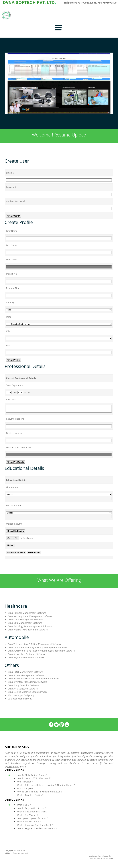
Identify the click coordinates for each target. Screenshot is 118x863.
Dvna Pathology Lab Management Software (30, 626)
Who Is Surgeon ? (25, 788)
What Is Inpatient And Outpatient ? (35, 825)
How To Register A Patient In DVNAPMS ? (37, 828)
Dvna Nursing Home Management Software (30, 616)
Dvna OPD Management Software (25, 622)
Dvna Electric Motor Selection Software (27, 691)
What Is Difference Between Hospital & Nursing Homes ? (46, 785)
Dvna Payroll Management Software (26, 657)
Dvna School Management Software (26, 675)
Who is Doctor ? (25, 781)
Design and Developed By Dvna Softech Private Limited (101, 857)
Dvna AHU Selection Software (23, 688)
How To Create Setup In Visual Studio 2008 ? (39, 791)
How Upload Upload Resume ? (32, 818)
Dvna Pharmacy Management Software (28, 629)
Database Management (20, 698)
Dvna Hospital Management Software (27, 612)
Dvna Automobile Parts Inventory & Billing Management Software (41, 650)
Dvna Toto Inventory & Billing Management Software (34, 644)
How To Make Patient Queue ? (32, 775)
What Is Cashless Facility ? (30, 795)
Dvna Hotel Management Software (25, 671)
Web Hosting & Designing (21, 695)
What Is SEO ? (24, 804)
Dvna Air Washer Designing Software (26, 654)
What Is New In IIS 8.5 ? (29, 821)
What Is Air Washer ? (27, 815)
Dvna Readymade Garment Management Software (33, 678)
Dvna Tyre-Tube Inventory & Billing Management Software (37, 647)
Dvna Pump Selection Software (23, 685)
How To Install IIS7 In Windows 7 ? (34, 778)
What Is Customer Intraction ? (32, 811)
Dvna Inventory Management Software (27, 681)
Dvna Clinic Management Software (25, 619)
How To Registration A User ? (31, 808)
